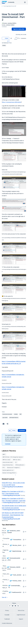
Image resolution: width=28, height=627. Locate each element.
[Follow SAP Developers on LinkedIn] (18, 605)
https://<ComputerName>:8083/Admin (11, 102)
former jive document (7, 414)
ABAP (4, 454)
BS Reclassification (20, 465)
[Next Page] (15, 475)
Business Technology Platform (9, 472)
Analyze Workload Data (8, 465)
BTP (3, 467)
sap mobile (5, 417)
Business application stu (8, 470)
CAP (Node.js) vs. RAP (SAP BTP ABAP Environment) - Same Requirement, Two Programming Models (13, 515)
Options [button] (12, 32)
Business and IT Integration (13, 467)
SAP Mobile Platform (13, 417)
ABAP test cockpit (6, 459)
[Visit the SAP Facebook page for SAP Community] (9, 605)
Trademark (7, 619)
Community (11, 2)
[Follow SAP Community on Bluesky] (12, 605)
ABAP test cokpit (16, 459)
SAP (20, 414)
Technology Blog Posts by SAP (9, 6)
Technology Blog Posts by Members (13, 486)
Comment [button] (22, 430)
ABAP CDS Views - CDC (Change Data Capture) (12, 457)
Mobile (4, 45)
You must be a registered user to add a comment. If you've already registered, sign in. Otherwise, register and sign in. (13, 438)
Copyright (7, 614)
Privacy (7, 610)
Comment (7, 444)
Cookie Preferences (7, 623)
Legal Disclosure (21, 614)
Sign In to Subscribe (18, 29)
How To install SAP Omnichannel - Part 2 (13, 17)
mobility (16, 414)
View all (4, 597)
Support (21, 619)
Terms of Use (21, 610)
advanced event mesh (7, 462)
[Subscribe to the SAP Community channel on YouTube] (15, 605)
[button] (8, 41)
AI (15, 462)
